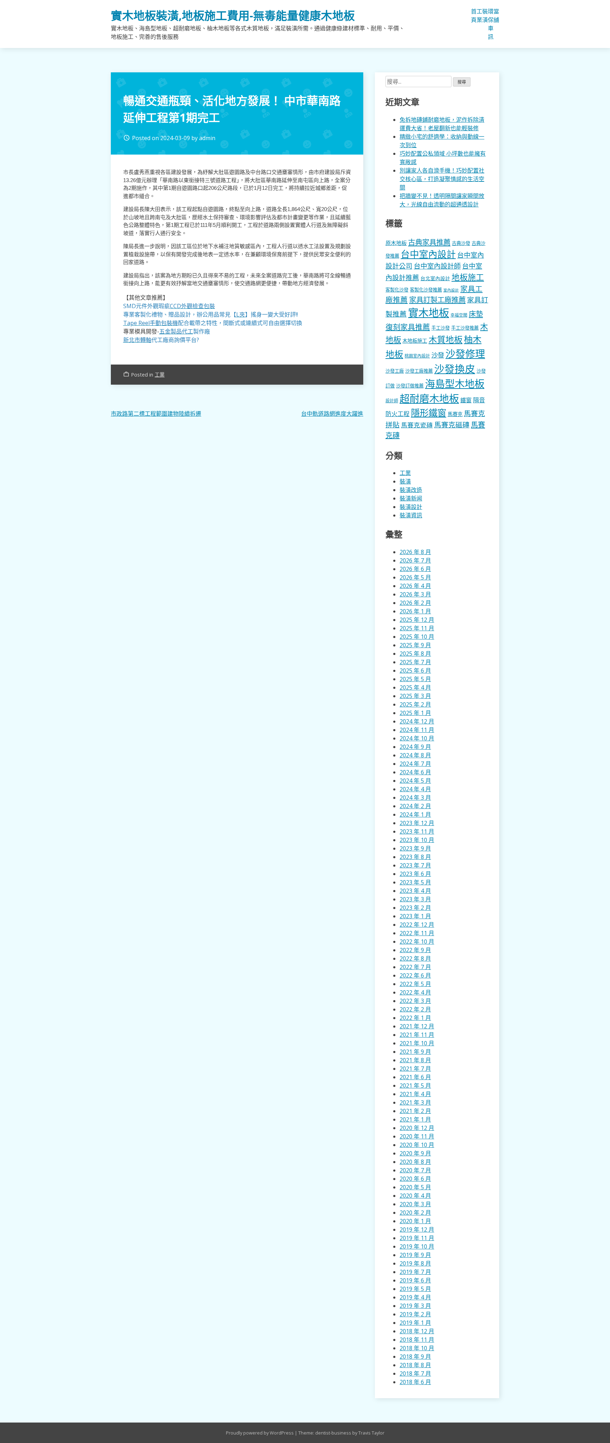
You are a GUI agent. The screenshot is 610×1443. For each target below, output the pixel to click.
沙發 (437, 354)
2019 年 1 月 (415, 1323)
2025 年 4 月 (415, 687)
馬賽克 (455, 414)
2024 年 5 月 (415, 780)
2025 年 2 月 (415, 704)
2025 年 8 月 (415, 653)
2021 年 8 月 (415, 1060)
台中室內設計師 (437, 266)
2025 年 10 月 (417, 637)
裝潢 (485, 15)
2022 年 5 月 (415, 984)
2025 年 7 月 (415, 662)
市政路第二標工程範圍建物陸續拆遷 (156, 413)
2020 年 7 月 (415, 1170)
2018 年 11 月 (417, 1339)
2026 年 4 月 (415, 586)
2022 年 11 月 (417, 933)
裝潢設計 (411, 507)
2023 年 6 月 (415, 874)
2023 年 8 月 (415, 857)
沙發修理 (465, 353)
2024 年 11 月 (417, 730)
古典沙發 (461, 243)
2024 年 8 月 (415, 755)
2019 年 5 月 (415, 1289)
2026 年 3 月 (415, 594)
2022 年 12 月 (417, 924)
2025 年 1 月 (415, 713)
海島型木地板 (454, 383)
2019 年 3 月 (415, 1306)
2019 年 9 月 (415, 1255)
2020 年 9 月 (415, 1153)
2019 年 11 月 (417, 1238)
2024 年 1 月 (415, 814)
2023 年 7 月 (415, 865)
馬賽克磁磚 (452, 424)
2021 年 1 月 (415, 1119)
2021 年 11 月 (417, 1035)
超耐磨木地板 (429, 398)
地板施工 (467, 277)
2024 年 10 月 (417, 738)
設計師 (391, 401)
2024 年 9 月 (415, 747)
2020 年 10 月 (417, 1145)
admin (207, 138)
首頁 (474, 15)
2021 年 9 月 (415, 1052)
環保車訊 (491, 24)
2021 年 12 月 (417, 1026)
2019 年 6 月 (415, 1280)
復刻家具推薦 (407, 327)
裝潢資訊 (411, 515)
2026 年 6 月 (415, 569)
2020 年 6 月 (415, 1179)
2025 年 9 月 (415, 645)
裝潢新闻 (411, 498)
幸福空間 (458, 315)
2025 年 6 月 (415, 670)
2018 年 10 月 (417, 1348)
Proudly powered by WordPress (260, 1433)
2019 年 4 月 (415, 1297)
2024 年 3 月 (415, 797)
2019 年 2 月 (415, 1314)
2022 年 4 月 (415, 992)
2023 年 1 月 (415, 916)
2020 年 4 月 (415, 1196)
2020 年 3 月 (415, 1204)
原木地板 (396, 242)
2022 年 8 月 (415, 958)
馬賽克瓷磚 (417, 425)
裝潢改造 (411, 490)
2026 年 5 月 (415, 577)
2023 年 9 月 (415, 848)
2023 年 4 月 (415, 891)
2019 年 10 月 (417, 1246)
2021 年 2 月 (415, 1111)
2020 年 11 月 (417, 1136)
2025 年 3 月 (415, 696)
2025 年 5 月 (415, 679)
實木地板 (428, 313)
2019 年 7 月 (415, 1272)
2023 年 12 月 (417, 823)
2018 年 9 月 (415, 1356)
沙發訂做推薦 (410, 386)
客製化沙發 (396, 290)
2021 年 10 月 (417, 1043)
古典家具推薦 (429, 242)
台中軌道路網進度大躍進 (332, 413)
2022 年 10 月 (417, 941)
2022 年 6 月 (415, 975)
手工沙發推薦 (465, 328)
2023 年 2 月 (415, 908)
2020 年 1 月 (415, 1221)
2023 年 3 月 (415, 899)
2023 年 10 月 (417, 840)
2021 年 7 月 (415, 1068)
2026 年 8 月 (415, 552)
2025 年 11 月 (417, 628)
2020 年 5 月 (415, 1187)
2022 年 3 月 (415, 1001)
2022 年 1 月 (415, 1018)
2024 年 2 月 (415, 806)
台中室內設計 (428, 254)
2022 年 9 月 (415, 950)
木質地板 (445, 339)
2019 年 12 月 (417, 1229)
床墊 (476, 314)
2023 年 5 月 (415, 882)
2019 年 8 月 (415, 1263)
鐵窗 (466, 400)
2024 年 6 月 (415, 772)
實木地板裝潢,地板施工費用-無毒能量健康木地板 (233, 15)
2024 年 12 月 (417, 721)
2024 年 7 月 (415, 764)
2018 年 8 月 (415, 1365)
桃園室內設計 (417, 356)
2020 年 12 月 (417, 1128)
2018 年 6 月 (415, 1382)
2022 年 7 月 (415, 967)
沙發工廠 (394, 371)
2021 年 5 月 (415, 1085)
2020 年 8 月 (415, 1162)
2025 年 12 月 (417, 620)
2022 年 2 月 (415, 1009)
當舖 (496, 15)
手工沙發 (440, 328)
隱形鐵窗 (428, 413)
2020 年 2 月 (415, 1212)
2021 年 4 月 (415, 1094)
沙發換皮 (454, 368)
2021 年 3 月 (415, 1102)
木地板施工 (414, 340)
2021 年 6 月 (415, 1077)
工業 (479, 15)
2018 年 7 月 (415, 1373)
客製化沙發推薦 (426, 290)
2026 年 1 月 (415, 611)
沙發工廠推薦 (419, 371)
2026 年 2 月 (415, 603)
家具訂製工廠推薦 (437, 300)
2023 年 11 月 (417, 831)
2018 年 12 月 (417, 1331)
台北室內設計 (435, 278)
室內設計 (451, 290)
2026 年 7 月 (415, 560)
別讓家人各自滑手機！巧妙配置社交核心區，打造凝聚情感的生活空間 (442, 179)
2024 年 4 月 (415, 789)
